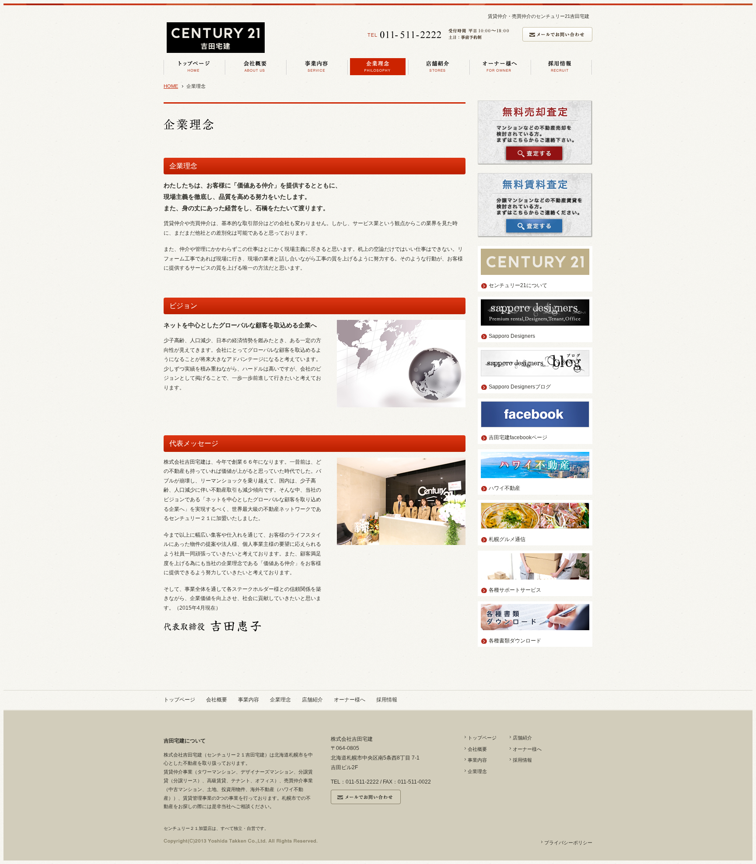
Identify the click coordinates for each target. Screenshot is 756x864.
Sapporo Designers (512, 336)
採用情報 (386, 700)
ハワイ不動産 (504, 488)
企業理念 (280, 700)
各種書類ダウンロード (515, 641)
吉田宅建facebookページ (518, 437)
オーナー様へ (349, 700)
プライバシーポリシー (568, 842)
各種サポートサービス (515, 590)
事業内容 (248, 700)
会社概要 (216, 700)
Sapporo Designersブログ (520, 387)
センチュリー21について (518, 285)
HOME (171, 86)
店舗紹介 (312, 700)
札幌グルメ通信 (507, 539)
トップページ (179, 700)
